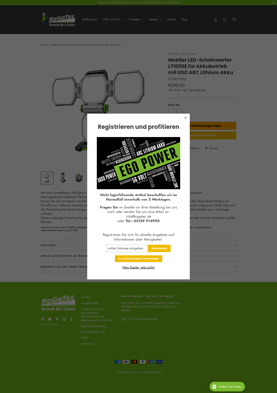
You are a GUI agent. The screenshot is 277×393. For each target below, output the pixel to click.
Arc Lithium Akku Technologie (138, 258)
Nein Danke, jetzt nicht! (138, 267)
